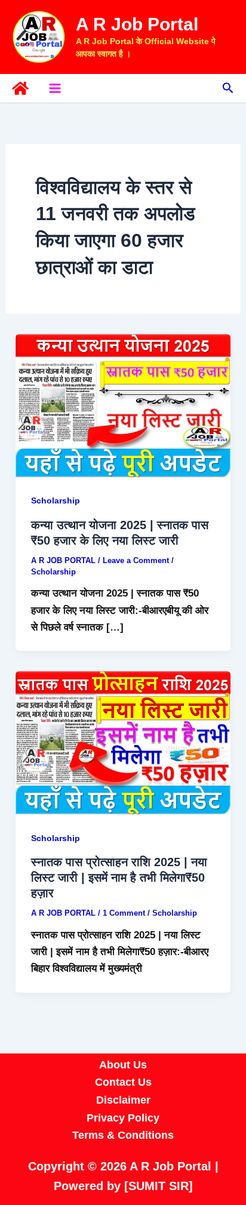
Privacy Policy (123, 1118)
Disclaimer (123, 1100)
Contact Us (123, 1082)
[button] (228, 88)
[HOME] (20, 88)
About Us (123, 1065)
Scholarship (55, 500)
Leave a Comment (136, 560)
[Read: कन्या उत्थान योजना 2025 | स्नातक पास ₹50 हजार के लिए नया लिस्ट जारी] (123, 404)
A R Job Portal (137, 24)
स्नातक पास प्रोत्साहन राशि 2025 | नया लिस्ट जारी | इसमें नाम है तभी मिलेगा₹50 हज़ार (119, 877)
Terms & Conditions (123, 1135)
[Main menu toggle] (55, 88)
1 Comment (124, 913)
